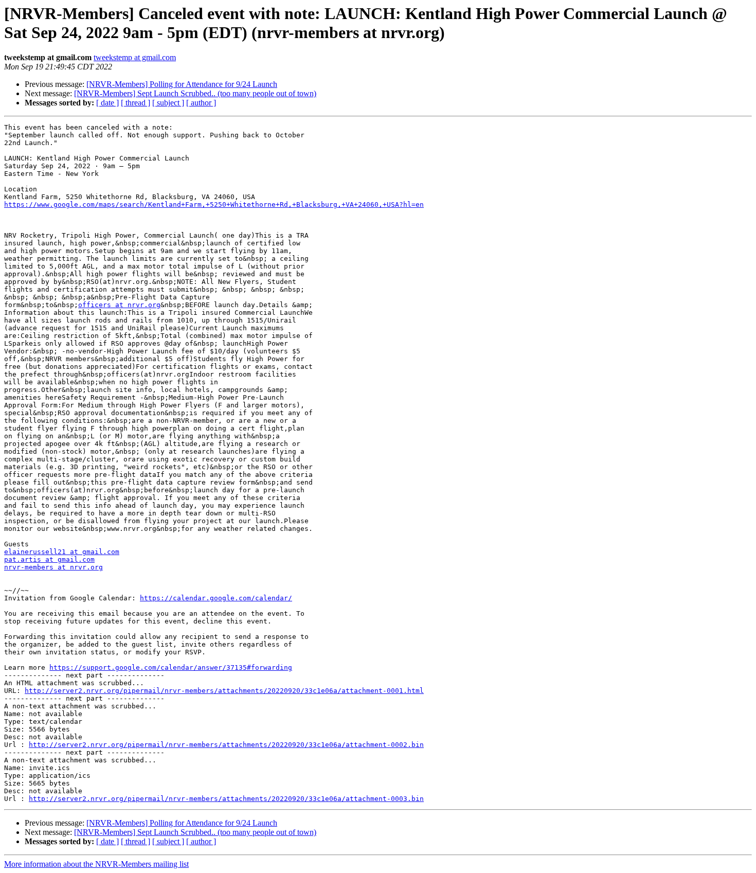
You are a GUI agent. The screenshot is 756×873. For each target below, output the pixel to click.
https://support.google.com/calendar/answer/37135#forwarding (170, 667)
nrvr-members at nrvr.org (53, 567)
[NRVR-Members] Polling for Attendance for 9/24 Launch (181, 84)
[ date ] (107, 102)
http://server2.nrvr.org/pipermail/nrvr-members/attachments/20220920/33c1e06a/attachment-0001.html (224, 690)
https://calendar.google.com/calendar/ (216, 598)
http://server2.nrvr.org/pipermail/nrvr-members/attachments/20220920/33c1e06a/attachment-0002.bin (226, 745)
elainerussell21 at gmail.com (61, 552)
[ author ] (201, 102)
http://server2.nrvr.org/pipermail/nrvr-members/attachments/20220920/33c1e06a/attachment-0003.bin (226, 799)
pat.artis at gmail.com (49, 559)
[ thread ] (135, 102)
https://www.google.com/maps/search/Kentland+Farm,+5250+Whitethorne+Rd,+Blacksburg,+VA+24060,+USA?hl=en (214, 204)
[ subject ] (168, 102)
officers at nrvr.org (119, 305)
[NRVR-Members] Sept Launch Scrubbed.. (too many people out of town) (195, 93)
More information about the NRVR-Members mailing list (96, 864)
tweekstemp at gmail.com (135, 57)
